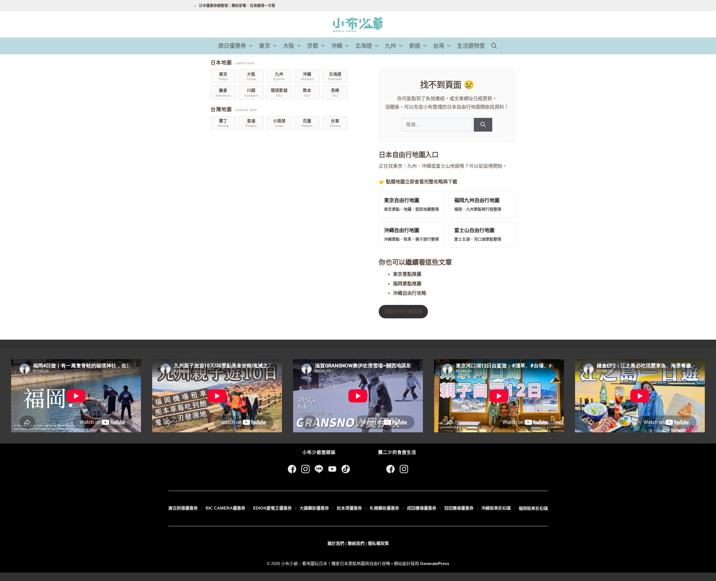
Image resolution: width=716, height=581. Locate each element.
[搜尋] (483, 125)
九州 (390, 46)
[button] (251, 46)
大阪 (288, 46)
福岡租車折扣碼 (533, 508)
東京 (264, 46)
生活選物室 (471, 46)
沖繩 (336, 46)
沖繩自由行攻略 (409, 293)
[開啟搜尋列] (494, 46)
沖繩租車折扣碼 (496, 508)
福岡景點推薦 (407, 283)
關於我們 (336, 543)
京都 (312, 46)
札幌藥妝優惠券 (384, 508)
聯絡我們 (356, 543)
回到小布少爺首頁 (403, 311)
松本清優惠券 (349, 508)
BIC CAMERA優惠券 (225, 508)
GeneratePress (434, 563)
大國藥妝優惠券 (314, 508)
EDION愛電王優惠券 (272, 508)
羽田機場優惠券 (459, 508)
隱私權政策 (378, 543)
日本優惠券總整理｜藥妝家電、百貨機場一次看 (237, 5)
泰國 (414, 46)
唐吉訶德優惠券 (183, 508)
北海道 (363, 46)
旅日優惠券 (232, 46)
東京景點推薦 (407, 274)
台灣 (438, 46)
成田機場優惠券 (421, 508)
